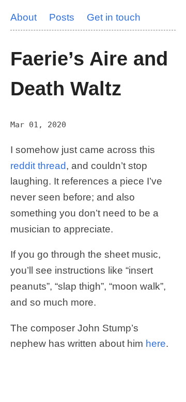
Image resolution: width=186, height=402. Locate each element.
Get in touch (114, 17)
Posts (61, 17)
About (23, 17)
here (156, 343)
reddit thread (38, 165)
